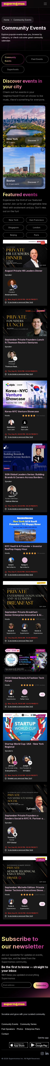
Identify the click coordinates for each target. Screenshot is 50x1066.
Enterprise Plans (32, 1029)
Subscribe (41, 985)
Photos (20, 1029)
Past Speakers (8, 1029)
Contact (5, 1034)
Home (6, 20)
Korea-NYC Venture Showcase (22, 411)
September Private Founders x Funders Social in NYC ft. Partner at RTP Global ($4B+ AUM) (24, 817)
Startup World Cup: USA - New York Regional (24, 745)
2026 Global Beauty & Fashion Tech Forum (24, 679)
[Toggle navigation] (45, 3)
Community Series (28, 1024)
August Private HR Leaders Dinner (23, 270)
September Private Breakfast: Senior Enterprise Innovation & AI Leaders (23, 613)
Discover (32, 140)
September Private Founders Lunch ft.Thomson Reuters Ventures (24, 341)
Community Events (22, 20)
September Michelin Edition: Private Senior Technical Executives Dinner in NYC (24, 889)
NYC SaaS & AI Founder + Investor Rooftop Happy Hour (23, 548)
